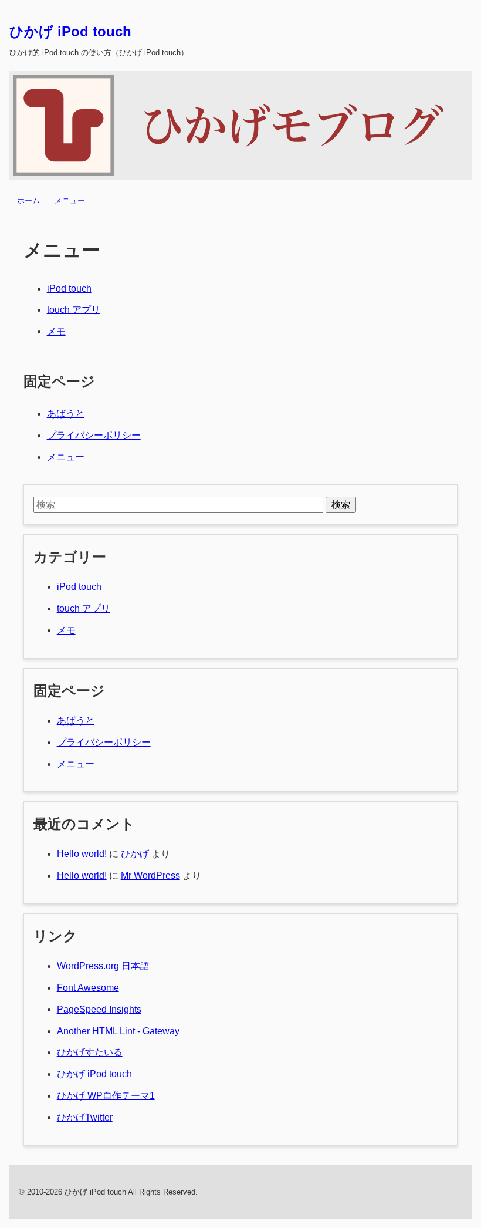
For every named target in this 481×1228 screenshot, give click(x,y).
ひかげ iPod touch (70, 31)
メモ (56, 331)
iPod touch (69, 288)
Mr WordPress (150, 875)
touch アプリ (73, 310)
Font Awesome (88, 988)
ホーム (28, 200)
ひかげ (135, 854)
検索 (340, 505)
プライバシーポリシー (94, 435)
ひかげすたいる (90, 1052)
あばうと (65, 414)
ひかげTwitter (85, 1117)
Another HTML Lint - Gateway (118, 1031)
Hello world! (82, 854)
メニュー (70, 200)
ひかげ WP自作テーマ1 (106, 1096)
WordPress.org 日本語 (103, 966)
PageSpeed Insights (99, 1009)
